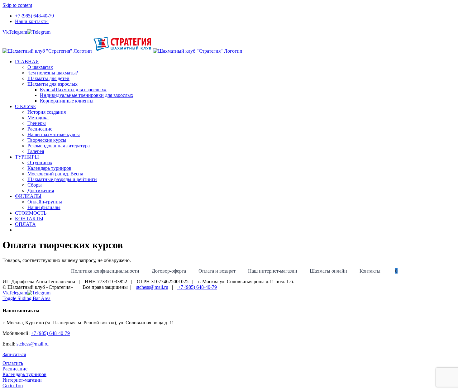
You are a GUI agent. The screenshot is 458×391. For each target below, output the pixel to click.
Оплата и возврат (217, 271)
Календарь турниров (24, 374)
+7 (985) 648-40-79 (197, 287)
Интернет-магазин (22, 380)
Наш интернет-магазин (272, 271)
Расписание (14, 368)
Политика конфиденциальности (105, 271)
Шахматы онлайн (328, 271)
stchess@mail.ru (152, 287)
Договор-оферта (169, 271)
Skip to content (17, 5)
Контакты (370, 271)
